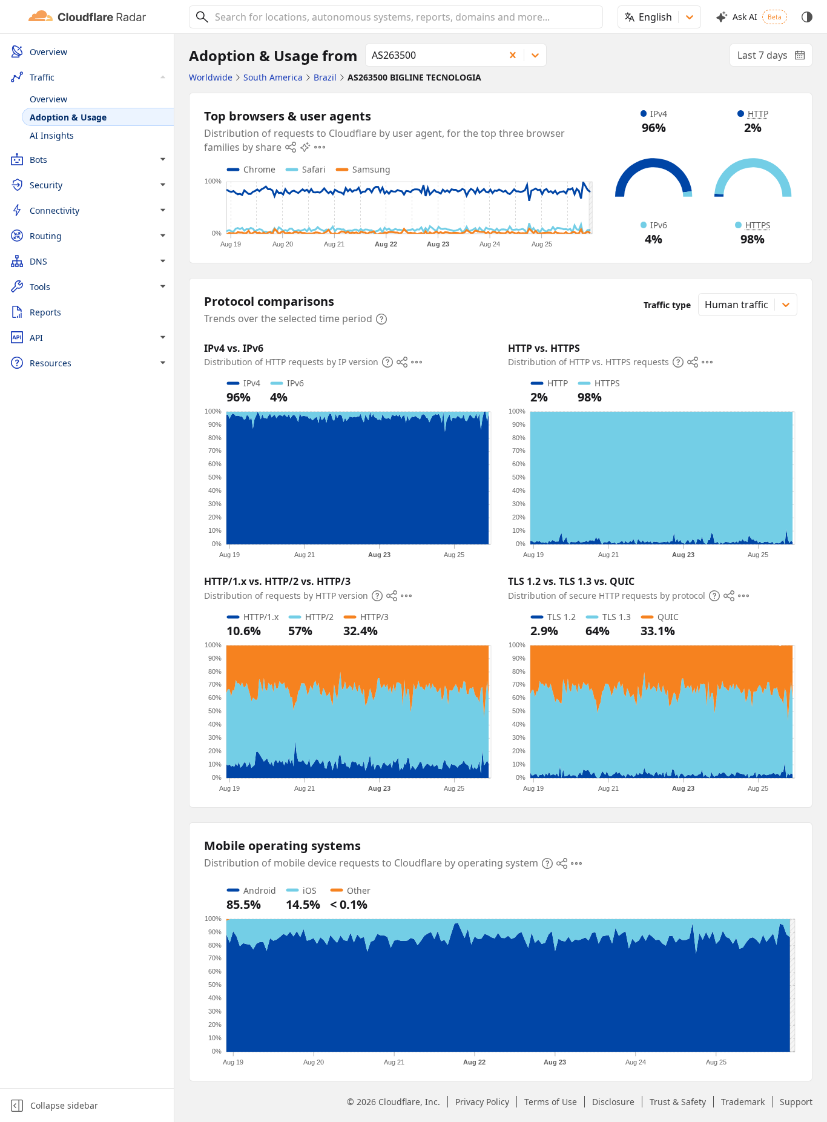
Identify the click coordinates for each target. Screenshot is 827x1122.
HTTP (758, 113)
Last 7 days (774, 57)
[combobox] (404, 17)
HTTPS (758, 225)
